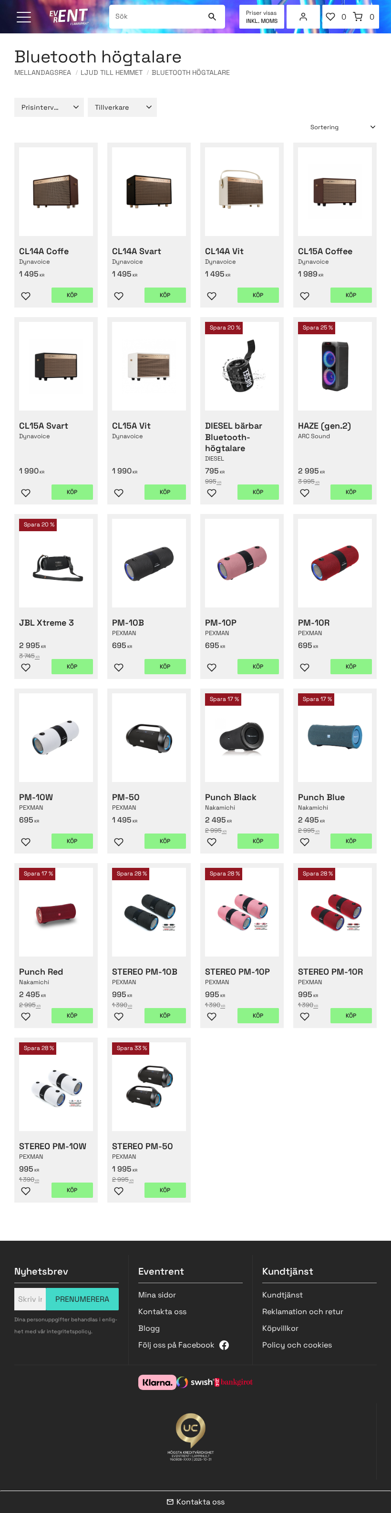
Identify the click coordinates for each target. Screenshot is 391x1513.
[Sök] (212, 16)
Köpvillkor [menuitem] (280, 1328)
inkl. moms (262, 21)
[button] (25, 18)
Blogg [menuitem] (149, 1328)
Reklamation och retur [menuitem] (302, 1312)
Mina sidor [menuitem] (303, 16)
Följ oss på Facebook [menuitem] (176, 1345)
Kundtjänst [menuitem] (282, 1295)
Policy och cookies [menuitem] (297, 1345)
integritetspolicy (69, 1331)
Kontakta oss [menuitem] (162, 1312)
